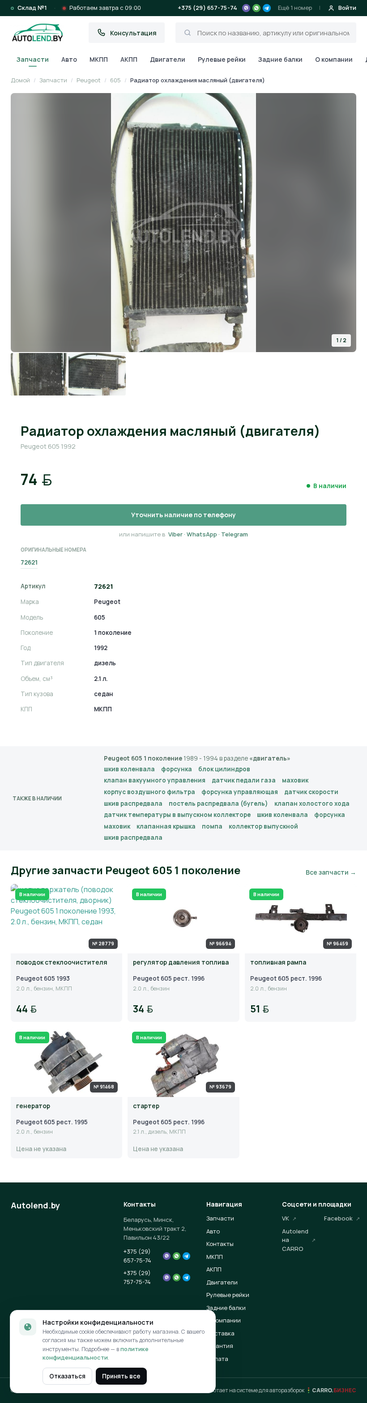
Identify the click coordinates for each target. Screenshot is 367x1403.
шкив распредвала (133, 803)
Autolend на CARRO (295, 1240)
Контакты (220, 1244)
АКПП (128, 59)
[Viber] (246, 8)
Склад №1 (32, 8)
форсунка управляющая (239, 792)
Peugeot (89, 80)
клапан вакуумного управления (154, 780)
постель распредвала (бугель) (218, 803)
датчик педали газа (244, 780)
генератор (33, 1106)
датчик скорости (311, 792)
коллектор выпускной (263, 826)
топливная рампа (278, 962)
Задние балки (280, 59)
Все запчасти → (331, 872)
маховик (295, 780)
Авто (69, 59)
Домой (20, 80)
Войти (347, 8)
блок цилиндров (224, 769)
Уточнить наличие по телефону (183, 514)
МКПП (99, 59)
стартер (146, 1106)
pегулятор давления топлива (181, 962)
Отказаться (67, 1376)
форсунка (176, 769)
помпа (212, 826)
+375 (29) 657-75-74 (207, 8)
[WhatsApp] (256, 8)
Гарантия (219, 1346)
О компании (334, 59)
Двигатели (167, 59)
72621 (29, 562)
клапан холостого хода (312, 803)
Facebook (338, 1218)
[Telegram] (267, 8)
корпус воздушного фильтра (149, 792)
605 (115, 80)
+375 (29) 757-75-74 (137, 1277)
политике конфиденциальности (96, 1353)
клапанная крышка (166, 826)
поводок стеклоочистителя (61, 962)
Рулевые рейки (222, 59)
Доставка (220, 1333)
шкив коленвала (129, 769)
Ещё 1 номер (295, 8)
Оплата (217, 1359)
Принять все (121, 1376)
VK (285, 1218)
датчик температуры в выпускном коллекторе (177, 815)
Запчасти (32, 59)
